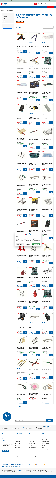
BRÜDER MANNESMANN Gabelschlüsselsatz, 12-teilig (47, 209)
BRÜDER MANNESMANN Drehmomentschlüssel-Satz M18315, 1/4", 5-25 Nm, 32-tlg (22, 326)
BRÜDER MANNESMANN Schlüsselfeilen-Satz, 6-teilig (21, 162)
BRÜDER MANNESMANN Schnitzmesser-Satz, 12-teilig (47, 256)
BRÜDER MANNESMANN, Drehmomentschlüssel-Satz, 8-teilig (34, 326)
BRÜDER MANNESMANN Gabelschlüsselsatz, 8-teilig (47, 140)
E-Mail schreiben (6, 436)
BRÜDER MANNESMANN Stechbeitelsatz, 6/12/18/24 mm (46, 396)
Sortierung (45, 26)
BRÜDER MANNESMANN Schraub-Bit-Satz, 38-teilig (46, 325)
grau (4, 20)
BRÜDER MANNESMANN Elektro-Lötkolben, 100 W (33, 140)
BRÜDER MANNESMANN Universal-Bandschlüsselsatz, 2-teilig (34, 117)
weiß (4, 18)
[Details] (38, 401)
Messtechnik (17, 449)
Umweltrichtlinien (45, 439)
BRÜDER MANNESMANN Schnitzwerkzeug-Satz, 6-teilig (21, 348)
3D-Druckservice (31, 452)
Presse (30, 439)
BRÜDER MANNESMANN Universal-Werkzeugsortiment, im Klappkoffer (33, 163)
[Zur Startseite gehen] (4, 3)
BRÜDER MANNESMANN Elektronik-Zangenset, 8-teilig (33, 93)
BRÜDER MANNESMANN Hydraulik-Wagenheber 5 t (33, 302)
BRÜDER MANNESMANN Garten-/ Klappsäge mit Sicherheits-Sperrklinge (21, 396)
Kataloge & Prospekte (32, 443)
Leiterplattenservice (32, 451)
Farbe (3, 14)
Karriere (30, 435)
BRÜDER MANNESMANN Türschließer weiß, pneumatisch (46, 348)
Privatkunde (51, 3)
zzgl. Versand (21, 52)
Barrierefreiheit (44, 445)
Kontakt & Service (45, 437)
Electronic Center (31, 441)
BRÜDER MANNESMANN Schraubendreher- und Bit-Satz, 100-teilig (34, 209)
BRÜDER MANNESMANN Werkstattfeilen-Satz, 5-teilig (21, 186)
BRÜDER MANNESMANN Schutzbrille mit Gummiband (22, 92)
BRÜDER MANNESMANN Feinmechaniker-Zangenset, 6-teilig (34, 255)
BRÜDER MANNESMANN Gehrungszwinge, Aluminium (34, 370)
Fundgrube (17, 454)
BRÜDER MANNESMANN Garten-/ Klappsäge (46, 370)
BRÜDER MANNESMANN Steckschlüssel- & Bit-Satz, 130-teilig (47, 70)
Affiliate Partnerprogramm (46, 449)
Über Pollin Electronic (32, 437)
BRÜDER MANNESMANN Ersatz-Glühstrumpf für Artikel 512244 (33, 394)
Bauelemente (17, 451)
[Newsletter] (38, 3)
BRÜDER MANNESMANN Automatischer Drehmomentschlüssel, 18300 (47, 185)
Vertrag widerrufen (5, 450)
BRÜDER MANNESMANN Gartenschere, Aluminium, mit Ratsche (34, 70)
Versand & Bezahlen (45, 441)
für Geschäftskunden (32, 447)
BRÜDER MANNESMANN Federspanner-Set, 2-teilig (46, 278)
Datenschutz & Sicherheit (47, 476)
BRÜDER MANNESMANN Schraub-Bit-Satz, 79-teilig (46, 231)
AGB (53, 476)
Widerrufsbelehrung (45, 443)
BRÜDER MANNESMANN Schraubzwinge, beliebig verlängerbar (21, 139)
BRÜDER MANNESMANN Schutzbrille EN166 (46, 46)
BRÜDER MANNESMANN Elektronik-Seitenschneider (34, 46)
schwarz (5, 16)
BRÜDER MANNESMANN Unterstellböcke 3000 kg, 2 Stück (21, 255)
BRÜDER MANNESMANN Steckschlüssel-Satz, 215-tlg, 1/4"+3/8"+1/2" (34, 279)
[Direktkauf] (41, 3)
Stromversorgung (18, 447)
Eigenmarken (31, 454)
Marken (43, 447)
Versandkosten (19, 470)
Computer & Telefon (18, 435)
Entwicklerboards (18, 437)
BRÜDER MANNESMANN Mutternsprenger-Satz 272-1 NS (34, 348)
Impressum (44, 451)
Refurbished (17, 452)
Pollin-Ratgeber (31, 449)
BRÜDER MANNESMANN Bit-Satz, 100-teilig (22, 115)
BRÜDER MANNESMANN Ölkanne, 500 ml (21, 278)
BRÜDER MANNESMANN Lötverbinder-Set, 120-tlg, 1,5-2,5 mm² (47, 163)
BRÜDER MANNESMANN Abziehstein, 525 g (46, 115)
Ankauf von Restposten (32, 456)
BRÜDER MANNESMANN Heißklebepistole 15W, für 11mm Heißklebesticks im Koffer (21, 45)
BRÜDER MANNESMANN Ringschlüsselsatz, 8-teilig (21, 301)
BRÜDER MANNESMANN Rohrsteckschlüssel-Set (33, 231)
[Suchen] (35, 4)
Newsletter (30, 445)
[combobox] (21, 4)
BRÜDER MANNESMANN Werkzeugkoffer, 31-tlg (46, 301)
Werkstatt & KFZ (18, 445)
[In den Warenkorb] (25, 51)
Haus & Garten (17, 441)
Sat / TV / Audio (17, 443)
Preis (3, 25)
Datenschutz (20, 422)
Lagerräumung (17, 456)
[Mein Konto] (45, 3)
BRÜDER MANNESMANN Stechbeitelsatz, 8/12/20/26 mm (21, 372)
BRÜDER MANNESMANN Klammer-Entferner (46, 93)
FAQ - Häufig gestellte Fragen (47, 435)
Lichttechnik (17, 439)
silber (5, 21)
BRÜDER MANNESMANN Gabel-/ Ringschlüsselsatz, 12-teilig (21, 70)
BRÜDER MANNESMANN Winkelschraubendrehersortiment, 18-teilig (22, 209)
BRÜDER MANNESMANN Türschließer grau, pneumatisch (33, 185)
